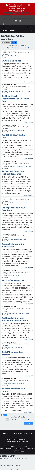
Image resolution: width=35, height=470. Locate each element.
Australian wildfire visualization (17, 239)
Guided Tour (12, 26)
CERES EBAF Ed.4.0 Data (16, 130)
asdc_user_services (9, 51)
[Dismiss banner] (29, 5)
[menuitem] (29, 27)
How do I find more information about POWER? (16, 313)
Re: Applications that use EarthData (14, 209)
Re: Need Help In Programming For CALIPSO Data (15, 99)
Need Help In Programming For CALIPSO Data (16, 91)
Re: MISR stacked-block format (13, 389)
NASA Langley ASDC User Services (20, 439)
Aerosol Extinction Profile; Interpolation (19, 166)
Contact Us (17, 445)
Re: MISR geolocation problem (12, 353)
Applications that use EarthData (17, 203)
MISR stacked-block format (16, 383)
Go (18, 469)
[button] (7, 48)
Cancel (12, 469)
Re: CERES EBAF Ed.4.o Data (13, 136)
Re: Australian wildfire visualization (13, 245)
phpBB (12, 446)
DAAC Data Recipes (14, 56)
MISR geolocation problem (16, 347)
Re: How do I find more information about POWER (15, 319)
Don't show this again (8, 24)
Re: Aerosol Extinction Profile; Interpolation (13, 172)
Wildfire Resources (13, 275)
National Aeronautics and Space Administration (17, 441)
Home (8, 54)
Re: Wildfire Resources (13, 280)
